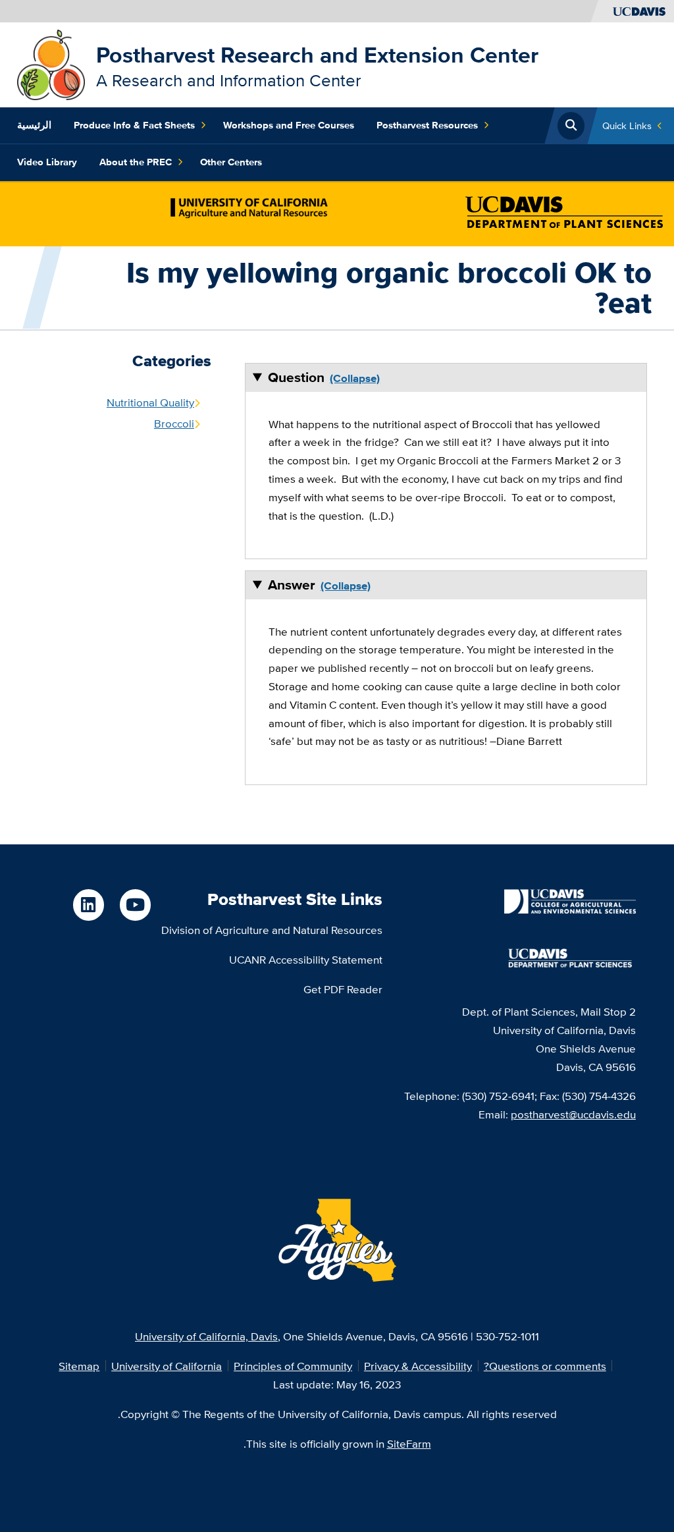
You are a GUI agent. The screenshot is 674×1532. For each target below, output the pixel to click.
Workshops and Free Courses (288, 125)
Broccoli (174, 423)
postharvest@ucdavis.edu (573, 1114)
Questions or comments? (545, 1365)
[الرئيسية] (51, 63)
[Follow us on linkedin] (88, 904)
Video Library (47, 162)
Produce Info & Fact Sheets (134, 125)
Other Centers (231, 162)
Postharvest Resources (427, 125)
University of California (166, 1365)
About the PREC (135, 162)
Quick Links (627, 125)
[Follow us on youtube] (135, 904)
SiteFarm (409, 1443)
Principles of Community (293, 1365)
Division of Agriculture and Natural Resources (271, 929)
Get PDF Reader (342, 989)
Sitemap (79, 1365)
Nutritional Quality (150, 402)
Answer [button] (291, 584)
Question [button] (296, 377)
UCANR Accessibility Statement (305, 959)
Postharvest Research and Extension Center (317, 54)
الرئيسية (34, 125)
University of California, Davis (206, 1336)
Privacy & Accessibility (418, 1365)
